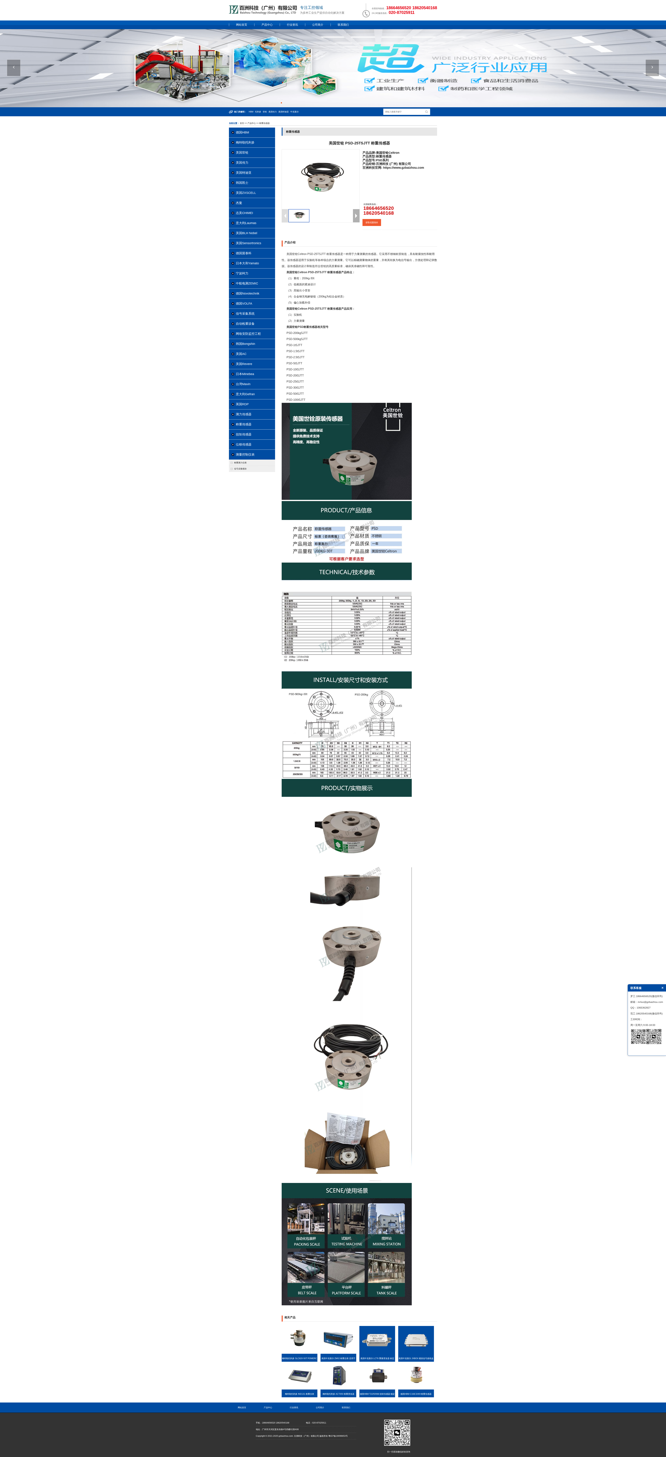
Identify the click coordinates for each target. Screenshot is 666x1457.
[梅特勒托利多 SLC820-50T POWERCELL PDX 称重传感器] (299, 1353)
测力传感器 (243, 414)
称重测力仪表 (240, 462)
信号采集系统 (245, 313)
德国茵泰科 (243, 253)
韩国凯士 (242, 182)
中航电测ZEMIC (247, 283)
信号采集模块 (240, 469)
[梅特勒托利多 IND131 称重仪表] (299, 1389)
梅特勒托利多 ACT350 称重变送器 (338, 1394)
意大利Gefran (245, 394)
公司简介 (317, 24)
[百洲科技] (263, 13)
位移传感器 (243, 444)
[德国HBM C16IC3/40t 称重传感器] (416, 1389)
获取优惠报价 (372, 222)
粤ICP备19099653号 (338, 1436)
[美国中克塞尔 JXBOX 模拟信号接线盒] (416, 1353)
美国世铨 (242, 152)
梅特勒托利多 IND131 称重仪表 (299, 1394)
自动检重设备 (245, 323)
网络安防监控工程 (248, 333)
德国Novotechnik (247, 293)
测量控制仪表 (245, 454)
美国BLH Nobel (246, 233)
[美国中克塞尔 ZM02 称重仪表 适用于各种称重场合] (338, 1353)
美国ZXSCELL (246, 193)
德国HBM (242, 132)
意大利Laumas (246, 223)
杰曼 (239, 203)
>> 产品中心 (250, 123)
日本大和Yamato (247, 263)
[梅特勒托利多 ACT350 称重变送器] (338, 1389)
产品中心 (267, 24)
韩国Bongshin (245, 344)
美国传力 (242, 162)
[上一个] (13, 68)
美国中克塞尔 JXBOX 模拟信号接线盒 (416, 1358)
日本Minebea (245, 374)
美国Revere (244, 364)
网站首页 (241, 24)
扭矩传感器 (243, 434)
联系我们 (343, 24)
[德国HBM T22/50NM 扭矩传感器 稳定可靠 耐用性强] (377, 1389)
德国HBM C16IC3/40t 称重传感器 (416, 1394)
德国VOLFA (244, 303)
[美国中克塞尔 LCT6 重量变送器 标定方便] (377, 1353)
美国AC (241, 354)
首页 (242, 123)
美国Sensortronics (248, 243)
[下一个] (652, 68)
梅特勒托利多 (245, 142)
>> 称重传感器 (263, 123)
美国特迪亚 (243, 172)
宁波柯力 (242, 273)
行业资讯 (292, 24)
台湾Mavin (243, 384)
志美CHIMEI (244, 213)
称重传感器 (243, 424)
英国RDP (242, 404)
